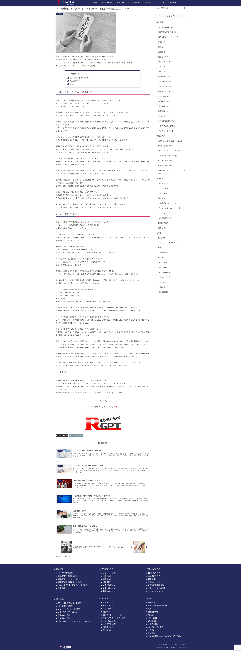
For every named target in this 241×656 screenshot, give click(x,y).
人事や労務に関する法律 (167, 156)
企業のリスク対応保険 (166, 126)
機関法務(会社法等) (166, 146)
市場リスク (162, 67)
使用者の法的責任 (165, 161)
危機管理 (161, 52)
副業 (160, 248)
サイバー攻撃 (163, 188)
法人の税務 (162, 267)
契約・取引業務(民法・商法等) (170, 141)
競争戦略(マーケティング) (168, 37)
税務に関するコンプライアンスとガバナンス (171, 172)
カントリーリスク (165, 62)
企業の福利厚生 (164, 272)
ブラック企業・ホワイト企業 (169, 208)
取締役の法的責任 (165, 165)
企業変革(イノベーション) (168, 203)
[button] (184, 8)
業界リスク (162, 228)
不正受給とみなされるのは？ (79, 78)
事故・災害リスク (163, 96)
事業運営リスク (162, 57)
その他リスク (161, 178)
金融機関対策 (163, 252)
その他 (59, 435)
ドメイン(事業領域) (166, 27)
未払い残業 (162, 193)
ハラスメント (163, 183)
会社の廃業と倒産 (165, 218)
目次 (72, 74)
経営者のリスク (164, 91)
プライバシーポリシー (179, 644)
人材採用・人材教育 (166, 277)
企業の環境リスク (165, 86)
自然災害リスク (164, 101)
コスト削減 (162, 262)
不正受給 (73, 435)
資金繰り (161, 198)
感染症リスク (163, 223)
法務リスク (160, 136)
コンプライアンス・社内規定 (169, 151)
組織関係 (161, 42)
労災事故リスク (164, 106)
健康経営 (161, 238)
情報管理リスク (164, 77)
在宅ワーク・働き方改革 (167, 243)
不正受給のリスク (76, 81)
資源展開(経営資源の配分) (168, 32)
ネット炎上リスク (165, 213)
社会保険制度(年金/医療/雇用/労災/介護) (164, 636)
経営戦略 (159, 22)
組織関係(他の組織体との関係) (70, 582)
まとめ (72, 84)
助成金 (66, 435)
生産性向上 (162, 282)
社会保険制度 (163, 292)
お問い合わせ (163, 644)
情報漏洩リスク (164, 111)
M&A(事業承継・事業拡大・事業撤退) (73, 585)
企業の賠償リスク (165, 82)
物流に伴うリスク (165, 116)
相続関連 (161, 287)
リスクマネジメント (166, 131)
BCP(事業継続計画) (166, 121)
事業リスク (162, 72)
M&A (160, 47)
